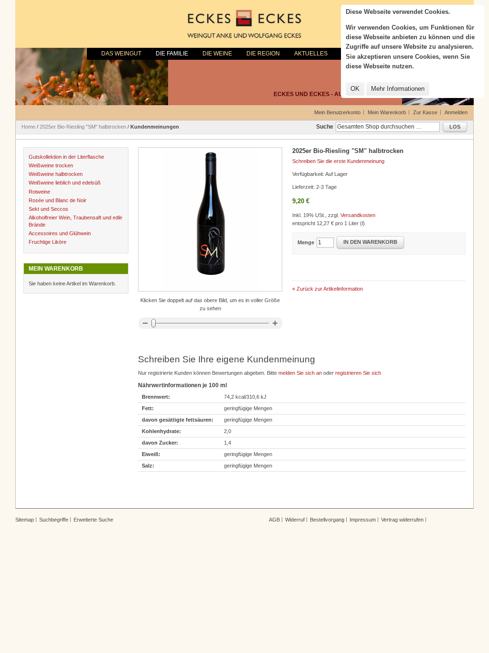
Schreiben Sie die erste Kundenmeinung (338, 161)
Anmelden (456, 112)
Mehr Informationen (398, 88)
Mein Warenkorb (387, 112)
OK (355, 88)
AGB (274, 519)
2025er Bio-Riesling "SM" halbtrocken (83, 127)
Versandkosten (357, 215)
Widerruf (295, 519)
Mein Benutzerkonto (337, 112)
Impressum (363, 519)
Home (28, 127)
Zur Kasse (425, 112)
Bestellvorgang (327, 519)
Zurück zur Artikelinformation (327, 289)
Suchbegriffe (53, 519)
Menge (306, 242)
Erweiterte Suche (93, 519)
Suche (324, 126)
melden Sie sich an (300, 373)
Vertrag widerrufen (402, 519)
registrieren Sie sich (358, 373)
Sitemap (24, 519)
